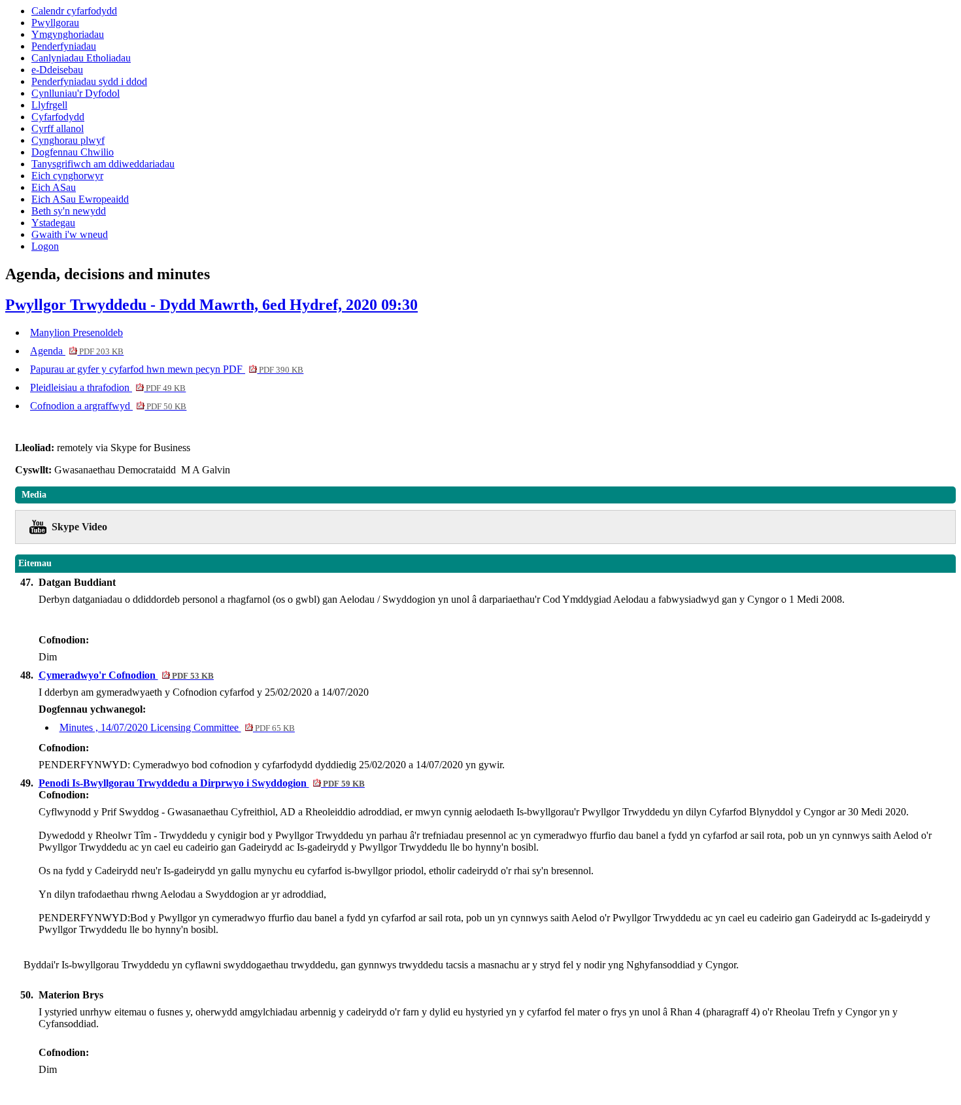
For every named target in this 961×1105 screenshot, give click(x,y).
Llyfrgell (49, 104)
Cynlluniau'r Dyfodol (75, 93)
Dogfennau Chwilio (72, 152)
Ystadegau (53, 222)
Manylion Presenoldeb (76, 332)
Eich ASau (53, 187)
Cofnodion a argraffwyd (108, 405)
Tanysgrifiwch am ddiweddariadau (103, 163)
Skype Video (79, 526)
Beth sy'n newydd (68, 210)
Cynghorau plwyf (68, 140)
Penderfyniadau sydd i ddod (89, 81)
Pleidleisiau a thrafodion (108, 387)
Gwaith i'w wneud (69, 234)
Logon (45, 246)
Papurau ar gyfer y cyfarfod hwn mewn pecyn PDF (166, 369)
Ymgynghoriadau (67, 34)
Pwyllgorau (55, 22)
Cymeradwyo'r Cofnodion (126, 675)
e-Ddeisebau (57, 69)
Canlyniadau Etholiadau (81, 57)
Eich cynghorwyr (67, 175)
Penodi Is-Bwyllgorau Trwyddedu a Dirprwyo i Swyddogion (202, 783)
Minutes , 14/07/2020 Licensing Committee (177, 727)
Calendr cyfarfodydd (74, 10)
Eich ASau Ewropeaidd (80, 199)
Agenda (77, 350)
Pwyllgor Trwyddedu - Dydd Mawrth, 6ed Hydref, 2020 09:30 (211, 304)
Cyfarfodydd (57, 116)
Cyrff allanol (57, 128)
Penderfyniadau (63, 46)
